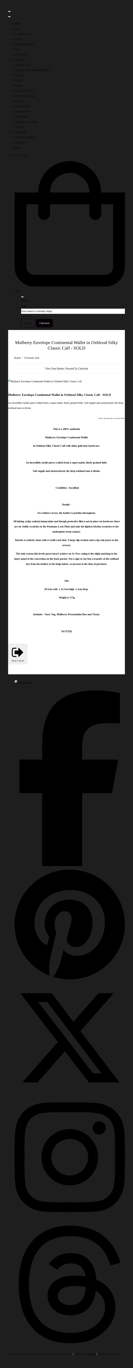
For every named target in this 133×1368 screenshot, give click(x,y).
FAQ (17, 49)
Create (117, 1354)
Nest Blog (20, 142)
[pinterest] (70, 980)
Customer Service (24, 90)
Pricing (18, 80)
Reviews (19, 101)
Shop (17, 28)
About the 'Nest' (23, 64)
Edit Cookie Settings (85, 1354)
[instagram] (70, 1219)
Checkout (44, 323)
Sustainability (21, 116)
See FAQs (66, 631)
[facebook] (70, 865)
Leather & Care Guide (26, 121)
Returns (19, 39)
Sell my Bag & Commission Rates (32, 70)
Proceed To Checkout (77, 368)
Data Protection (22, 111)
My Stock (20, 75)
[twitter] (70, 1091)
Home (18, 23)
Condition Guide (23, 33)
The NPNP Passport (25, 95)
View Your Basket (54, 368)
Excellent (74, 487)
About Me (20, 59)
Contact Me (21, 132)
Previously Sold (31, 358)
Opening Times (22, 106)
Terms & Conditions (25, 137)
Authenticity (21, 54)
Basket (28, 323)
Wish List (19, 126)
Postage (19, 85)
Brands (17, 358)
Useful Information (24, 44)
